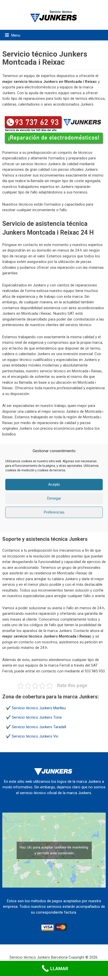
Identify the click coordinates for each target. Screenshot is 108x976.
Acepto (54, 484)
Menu (15, 35)
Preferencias (54, 512)
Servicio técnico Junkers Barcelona (39, 957)
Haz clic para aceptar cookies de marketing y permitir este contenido (54, 850)
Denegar (54, 498)
